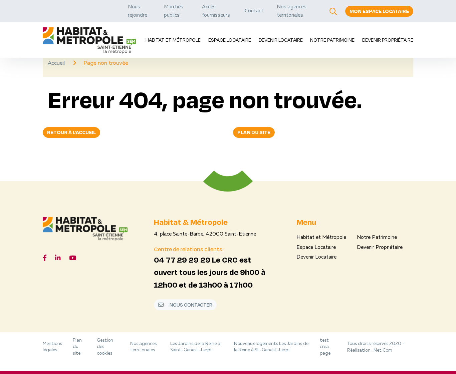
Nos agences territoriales (143, 347)
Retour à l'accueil (71, 132)
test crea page (325, 347)
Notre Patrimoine (332, 39)
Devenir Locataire (281, 39)
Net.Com (383, 350)
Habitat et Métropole (173, 39)
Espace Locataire (229, 39)
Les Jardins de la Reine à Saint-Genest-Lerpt (195, 347)
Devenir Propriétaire (387, 39)
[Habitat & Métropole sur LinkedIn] (58, 259)
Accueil (57, 63)
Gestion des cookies (105, 347)
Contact (254, 11)
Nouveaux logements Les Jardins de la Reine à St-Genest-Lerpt (271, 347)
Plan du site (253, 132)
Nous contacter (190, 304)
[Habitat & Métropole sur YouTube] (72, 259)
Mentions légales (52, 347)
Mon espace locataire (379, 11)
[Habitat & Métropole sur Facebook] (45, 259)
